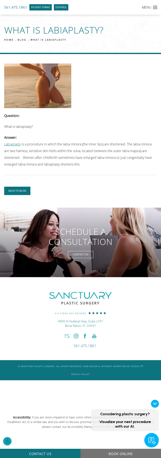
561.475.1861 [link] (15, 7)
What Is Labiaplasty (48, 39)
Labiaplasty (12, 144)
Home (9, 39)
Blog (22, 39)
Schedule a (81, 237)
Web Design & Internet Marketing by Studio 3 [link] (113, 366)
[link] (80, 313)
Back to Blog (17, 191)
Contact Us (80, 254)
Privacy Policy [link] (80, 374)
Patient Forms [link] (40, 7)
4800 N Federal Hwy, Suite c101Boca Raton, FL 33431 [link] (80, 323)
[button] (7, 441)
